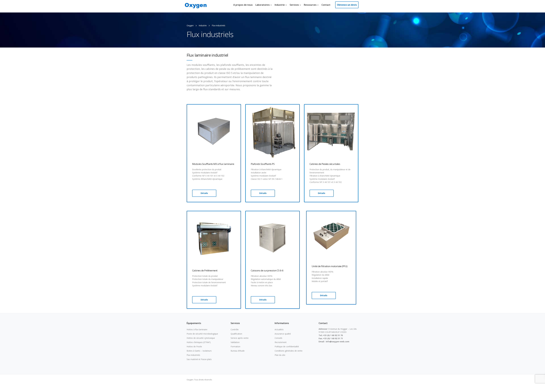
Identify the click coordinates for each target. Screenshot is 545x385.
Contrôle (235, 329)
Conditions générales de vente (288, 350)
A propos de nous (243, 5)
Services (294, 5)
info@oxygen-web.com (337, 341)
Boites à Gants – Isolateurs (199, 350)
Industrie (280, 5)
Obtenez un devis (347, 4)
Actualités (279, 329)
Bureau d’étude (238, 350)
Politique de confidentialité (287, 346)
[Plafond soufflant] (272, 131)
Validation (235, 342)
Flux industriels (193, 355)
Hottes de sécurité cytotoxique (201, 338)
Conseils (278, 338)
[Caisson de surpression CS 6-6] (272, 237)
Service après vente (240, 338)
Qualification (236, 333)
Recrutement (281, 342)
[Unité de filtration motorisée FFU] (331, 235)
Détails (204, 193)
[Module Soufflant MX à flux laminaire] (214, 131)
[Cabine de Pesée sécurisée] (331, 131)
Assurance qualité (283, 333)
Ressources (310, 5)
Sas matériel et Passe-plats (199, 359)
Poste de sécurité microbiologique (202, 333)
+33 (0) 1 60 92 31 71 (333, 338)
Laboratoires (262, 5)
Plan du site (280, 355)
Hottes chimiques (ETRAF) (199, 342)
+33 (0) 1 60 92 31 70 (333, 335)
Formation (235, 346)
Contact (325, 5)
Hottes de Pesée (194, 346)
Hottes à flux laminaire (197, 329)
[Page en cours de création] (214, 237)
